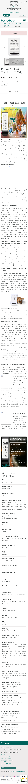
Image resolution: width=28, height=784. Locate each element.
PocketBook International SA (18, 771)
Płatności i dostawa (6, 763)
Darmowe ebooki (5, 756)
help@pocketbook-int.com (14, 12)
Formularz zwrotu (5, 765)
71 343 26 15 (4, 754)
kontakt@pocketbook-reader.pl (14, 6)
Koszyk (23, 15)
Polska (3, 767)
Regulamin (4, 761)
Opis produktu (14, 91)
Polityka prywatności (6, 758)
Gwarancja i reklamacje (7, 760)
